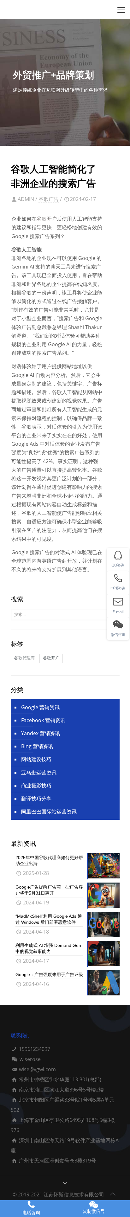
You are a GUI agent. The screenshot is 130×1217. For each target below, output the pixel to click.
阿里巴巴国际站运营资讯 (49, 811)
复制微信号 (94, 1211)
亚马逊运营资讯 (38, 772)
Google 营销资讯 (40, 707)
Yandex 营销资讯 (40, 733)
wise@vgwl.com (37, 1069)
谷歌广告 (48, 199)
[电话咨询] (31, 1204)
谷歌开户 (47, 218)
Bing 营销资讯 (37, 746)
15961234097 (34, 1048)
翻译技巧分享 (36, 798)
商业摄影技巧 (36, 785)
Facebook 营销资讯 (43, 720)
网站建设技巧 (36, 759)
